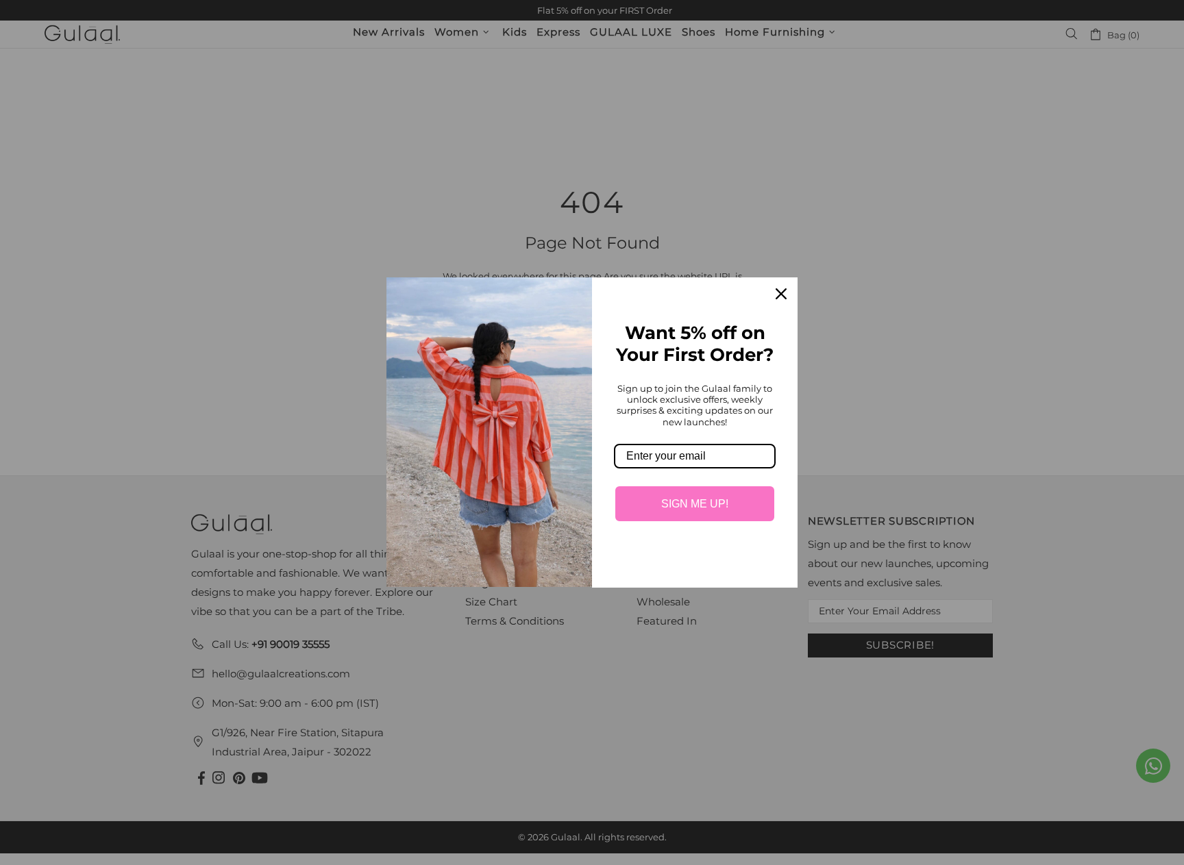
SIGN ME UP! (694, 504)
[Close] (781, 293)
